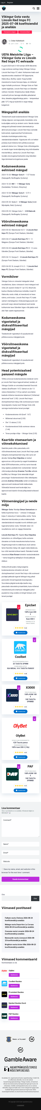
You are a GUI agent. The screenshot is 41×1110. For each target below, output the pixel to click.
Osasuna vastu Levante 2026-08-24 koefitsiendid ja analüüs (19, 932)
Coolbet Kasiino (15, 981)
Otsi (3, 895)
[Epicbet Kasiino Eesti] (12, 620)
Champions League (10, 32)
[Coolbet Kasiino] (20, 653)
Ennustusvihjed (25, 32)
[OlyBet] (20, 732)
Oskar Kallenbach (17, 41)
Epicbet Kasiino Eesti (17, 1003)
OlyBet (11, 971)
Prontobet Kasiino (16, 992)
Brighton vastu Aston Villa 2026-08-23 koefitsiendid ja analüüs (20, 945)
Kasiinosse (21, 632)
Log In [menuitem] (3, 2)
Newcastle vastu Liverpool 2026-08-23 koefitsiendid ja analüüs (20, 939)
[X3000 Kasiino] (12, 701)
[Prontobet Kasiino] (4, 996)
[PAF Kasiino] (12, 780)
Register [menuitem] (10, 2)
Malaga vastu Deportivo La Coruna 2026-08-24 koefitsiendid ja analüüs (19, 926)
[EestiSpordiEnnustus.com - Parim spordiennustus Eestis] (4, 8)
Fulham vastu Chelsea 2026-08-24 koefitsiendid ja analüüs (19, 919)
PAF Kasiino (13, 1014)
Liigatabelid (20, 1105)
